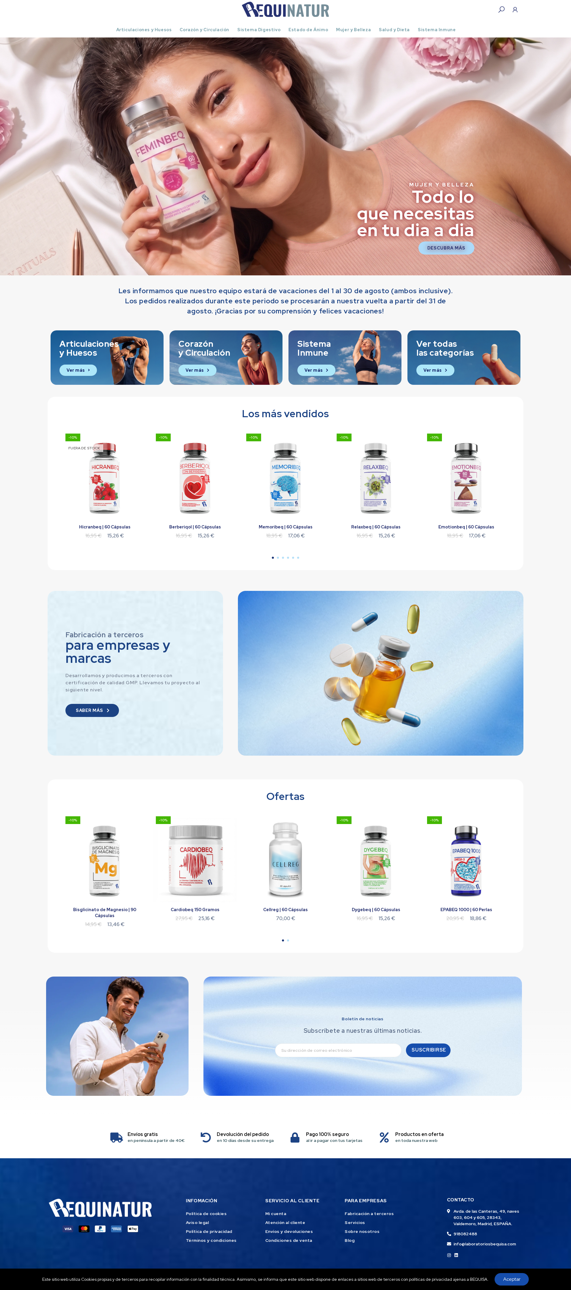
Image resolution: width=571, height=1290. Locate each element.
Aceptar (511, 1279)
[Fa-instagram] (449, 1255)
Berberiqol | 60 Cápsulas (195, 527)
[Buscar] (501, 9)
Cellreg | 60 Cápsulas (285, 909)
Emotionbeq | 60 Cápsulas (466, 527)
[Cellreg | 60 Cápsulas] (285, 860)
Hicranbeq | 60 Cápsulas (105, 527)
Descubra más (446, 248)
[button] (7, 156)
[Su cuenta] (515, 9)
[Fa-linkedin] (456, 1255)
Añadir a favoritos (132, 439)
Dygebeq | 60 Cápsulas (376, 909)
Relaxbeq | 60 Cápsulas (376, 527)
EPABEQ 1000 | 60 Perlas (466, 909)
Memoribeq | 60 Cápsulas (286, 527)
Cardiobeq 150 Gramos (195, 909)
